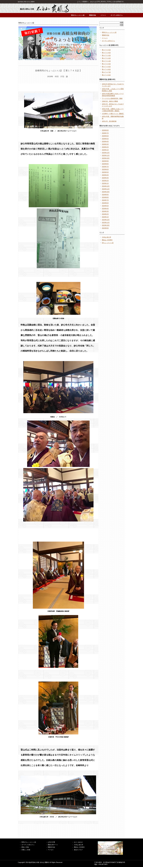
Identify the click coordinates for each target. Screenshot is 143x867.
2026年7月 (105, 133)
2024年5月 (105, 206)
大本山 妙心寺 (106, 237)
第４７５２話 (106, 58)
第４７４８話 (106, 69)
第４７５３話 (106, 55)
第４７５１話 (106, 61)
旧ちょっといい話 (108, 243)
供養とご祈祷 (25, 850)
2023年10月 (105, 225)
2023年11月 (105, 222)
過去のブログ (78, 850)
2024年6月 (105, 203)
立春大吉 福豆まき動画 (110, 101)
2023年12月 (105, 220)
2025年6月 (105, 169)
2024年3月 (105, 211)
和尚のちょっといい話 (77, 15)
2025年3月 (105, 178)
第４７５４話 (106, 52)
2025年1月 (105, 183)
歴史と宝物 (25, 847)
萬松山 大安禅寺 (107, 240)
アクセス (51, 850)
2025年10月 (105, 158)
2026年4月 (105, 141)
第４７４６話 (106, 75)
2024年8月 (105, 197)
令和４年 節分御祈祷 (109, 121)
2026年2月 (105, 147)
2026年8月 (105, 130)
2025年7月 (105, 166)
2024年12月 (105, 186)
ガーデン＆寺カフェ (117, 15)
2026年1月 (105, 150)
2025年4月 (105, 175)
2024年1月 (105, 217)
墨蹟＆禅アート (53, 845)
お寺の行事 (51, 842)
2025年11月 (105, 155)
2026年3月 (105, 144)
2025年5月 (105, 172)
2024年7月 (105, 200)
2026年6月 (105, 136)
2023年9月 (105, 228)
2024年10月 (105, 192)
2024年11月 (105, 189)
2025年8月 (105, 164)
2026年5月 (105, 139)
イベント (103, 15)
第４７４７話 (106, 72)
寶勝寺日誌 (51, 847)
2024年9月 (105, 194)
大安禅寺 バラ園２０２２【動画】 (113, 113)
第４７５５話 (106, 50)
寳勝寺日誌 (92, 15)
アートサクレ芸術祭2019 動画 (112, 98)
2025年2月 (105, 180)
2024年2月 (105, 214)
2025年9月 (105, 161)
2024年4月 (105, 208)
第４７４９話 (106, 66)
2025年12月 (105, 152)
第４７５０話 (106, 64)
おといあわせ (78, 842)
